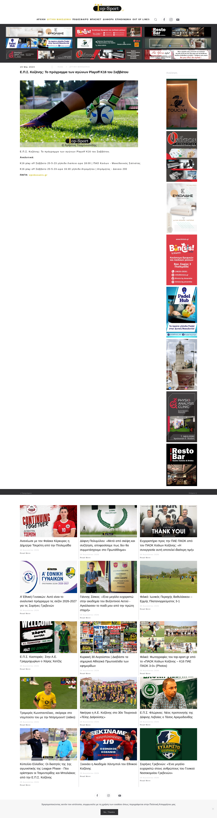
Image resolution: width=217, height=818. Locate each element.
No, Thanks (109, 812)
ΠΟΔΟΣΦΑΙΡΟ (80, 19)
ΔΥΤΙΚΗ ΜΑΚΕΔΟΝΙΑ (59, 19)
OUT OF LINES (141, 19)
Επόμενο (192, 493)
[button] (155, 19)
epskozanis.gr (38, 175)
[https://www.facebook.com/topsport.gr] (97, 795)
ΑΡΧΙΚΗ (41, 19)
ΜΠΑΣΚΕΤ (95, 19)
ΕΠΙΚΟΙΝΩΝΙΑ (123, 19)
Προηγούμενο (27, 493)
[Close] (213, 809)
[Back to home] (108, 8)
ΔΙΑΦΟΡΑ (108, 19)
